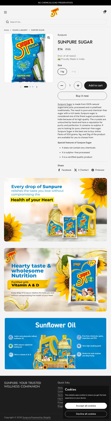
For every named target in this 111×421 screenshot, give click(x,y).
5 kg (74, 71)
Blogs (60, 406)
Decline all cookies (86, 413)
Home (6, 30)
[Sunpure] (55, 12)
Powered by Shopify (41, 417)
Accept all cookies (86, 405)
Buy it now (82, 96)
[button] (104, 12)
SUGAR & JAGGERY (19, 30)
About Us (62, 387)
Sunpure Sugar (65, 104)
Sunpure (26, 417)
